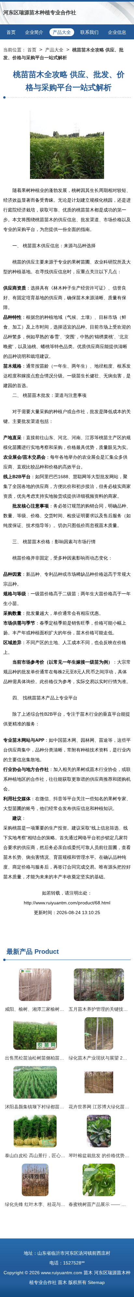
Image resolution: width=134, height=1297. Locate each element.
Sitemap (96, 1282)
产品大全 (62, 32)
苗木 (88, 1272)
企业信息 (117, 32)
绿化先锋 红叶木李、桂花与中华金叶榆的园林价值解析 (60, 1204)
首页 (11, 32)
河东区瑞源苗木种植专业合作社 (39, 12)
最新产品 (20, 951)
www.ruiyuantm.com (61, 1272)
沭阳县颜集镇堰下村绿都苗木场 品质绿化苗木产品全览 (60, 1106)
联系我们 (89, 32)
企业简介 (34, 32)
